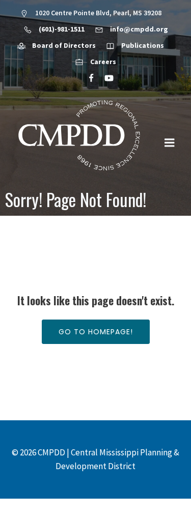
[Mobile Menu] (169, 143)
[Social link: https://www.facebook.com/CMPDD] (87, 78)
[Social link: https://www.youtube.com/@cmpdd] (105, 78)
